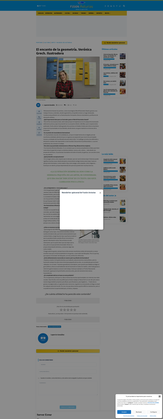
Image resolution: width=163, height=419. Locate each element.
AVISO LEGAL (153, 415)
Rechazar (139, 412)
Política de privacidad (142, 415)
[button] (159, 396)
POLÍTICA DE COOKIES (128, 415)
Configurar (153, 412)
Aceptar (124, 412)
